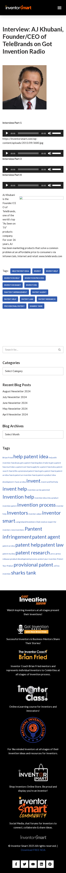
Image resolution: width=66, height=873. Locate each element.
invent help (52, 271)
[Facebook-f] (16, 864)
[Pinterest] (50, 864)
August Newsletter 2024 (16, 391)
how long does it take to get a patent (46, 463)
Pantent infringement (15, 292)
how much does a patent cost (14, 467)
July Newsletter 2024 (15, 397)
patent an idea (9, 546)
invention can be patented (38, 490)
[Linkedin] (41, 864)
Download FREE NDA (33, 849)
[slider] (57, 133)
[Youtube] (33, 864)
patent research (47, 299)
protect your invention (47, 559)
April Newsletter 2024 (15, 414)
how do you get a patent (21, 463)
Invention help (12, 278)
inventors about (35, 514)
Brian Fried (8, 457)
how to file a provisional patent (21, 471)
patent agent (39, 292)
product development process (23, 559)
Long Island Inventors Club (28, 522)
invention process (34, 278)
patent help (10, 299)
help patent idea (20, 271)
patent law (27, 299)
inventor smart (12, 285)
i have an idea (20, 482)
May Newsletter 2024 (15, 408)
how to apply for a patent (37, 467)
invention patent (10, 506)
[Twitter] (24, 864)
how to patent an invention (20, 475)
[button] (59, 7)
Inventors (31, 285)
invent (37, 271)
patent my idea (9, 554)
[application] (33, 133)
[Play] (7, 133)
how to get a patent (42, 471)
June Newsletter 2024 (15, 402)
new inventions (17, 530)
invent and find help (49, 482)
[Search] (59, 349)
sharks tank (36, 306)
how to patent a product (42, 475)
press (52, 554)
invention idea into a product (46, 498)
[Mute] (49, 133)
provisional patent (14, 306)
